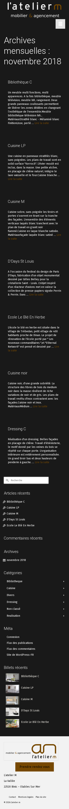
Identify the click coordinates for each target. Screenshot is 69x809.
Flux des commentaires (21, 649)
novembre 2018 (16, 560)
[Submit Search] (7, 480)
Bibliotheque (14, 581)
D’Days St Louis (16, 519)
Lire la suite (41, 123)
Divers (10, 595)
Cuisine (11, 588)
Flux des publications (20, 643)
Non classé (13, 609)
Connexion (13, 637)
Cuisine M (12, 513)
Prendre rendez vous (35, 767)
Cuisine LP (13, 507)
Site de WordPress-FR (20, 654)
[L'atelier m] (34, 10)
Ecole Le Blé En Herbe (20, 525)
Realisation (13, 615)
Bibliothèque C (16, 501)
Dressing (12, 602)
